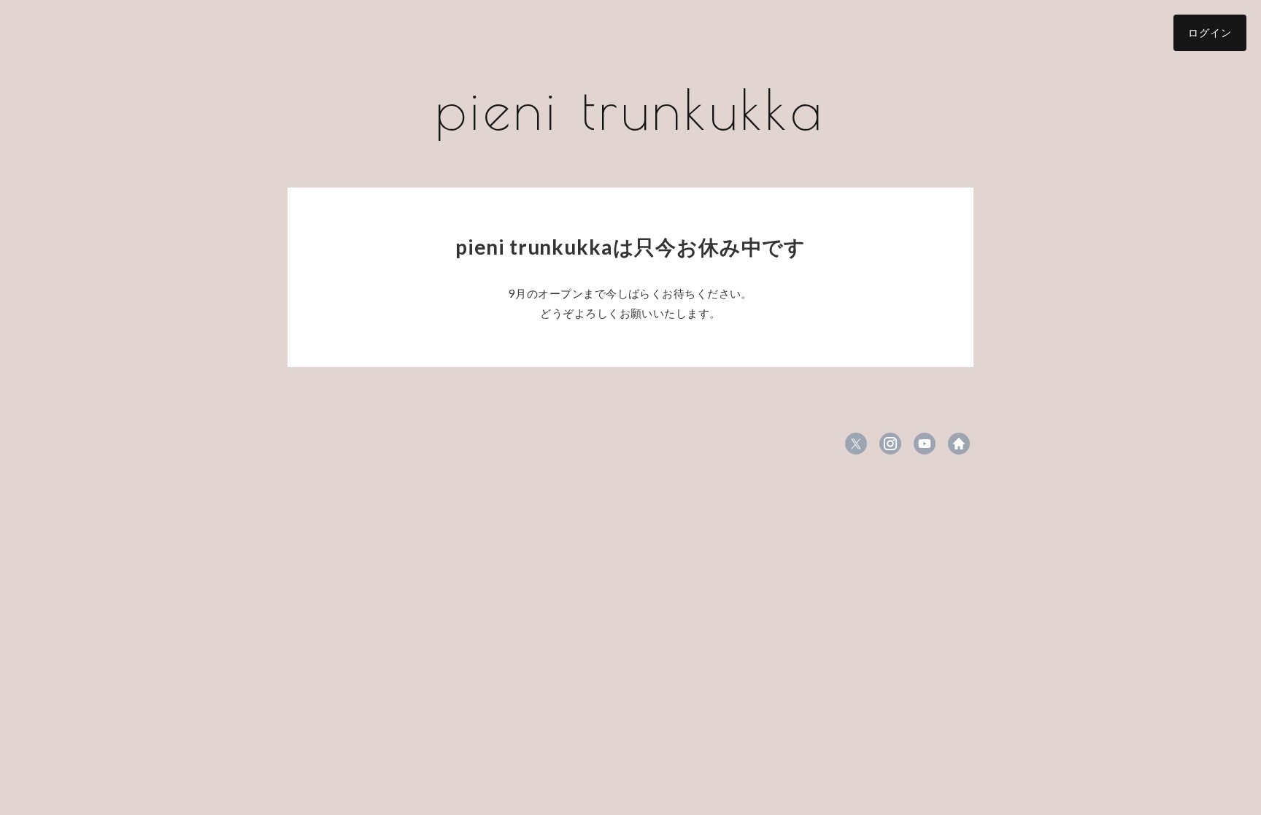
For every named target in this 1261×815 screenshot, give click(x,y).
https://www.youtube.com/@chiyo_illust (925, 444)
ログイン (1210, 32)
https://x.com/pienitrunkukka (856, 444)
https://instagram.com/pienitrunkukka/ (890, 444)
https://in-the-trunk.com (959, 444)
